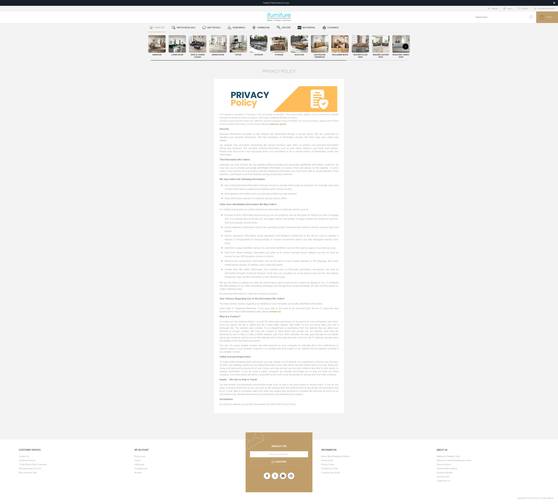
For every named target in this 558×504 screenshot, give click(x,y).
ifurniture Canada (444, 472)
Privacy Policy (327, 464)
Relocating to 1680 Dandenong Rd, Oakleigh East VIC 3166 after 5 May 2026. (276, 3)
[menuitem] (73, 456)
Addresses (139, 464)
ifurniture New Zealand (447, 468)
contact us (275, 311)
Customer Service (27, 460)
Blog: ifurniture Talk (27, 472)
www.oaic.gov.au (278, 124)
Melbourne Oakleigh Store (448, 456)
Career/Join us (443, 481)
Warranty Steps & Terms (30, 468)
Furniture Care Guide (330, 472)
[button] (405, 46)
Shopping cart (140, 468)
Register (495, 9)
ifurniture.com (443, 477)
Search (530, 17)
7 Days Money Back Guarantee (33, 464)
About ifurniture (444, 464)
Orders (137, 460)
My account (139, 456)
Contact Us (24, 456)
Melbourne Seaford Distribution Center (454, 460)
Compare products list (546, 9)
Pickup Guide (327, 460)
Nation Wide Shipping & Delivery (335, 456)
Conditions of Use (329, 468)
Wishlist (138, 472)
